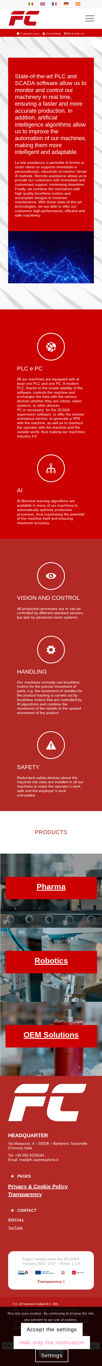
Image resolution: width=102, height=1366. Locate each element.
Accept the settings (52, 1329)
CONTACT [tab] (26, 1210)
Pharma (51, 886)
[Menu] (87, 18)
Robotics (51, 960)
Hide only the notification (51, 1342)
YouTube (15, 1228)
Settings (52, 1355)
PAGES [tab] (24, 1176)
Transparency (25, 1194)
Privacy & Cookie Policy (38, 1186)
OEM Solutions (51, 1035)
